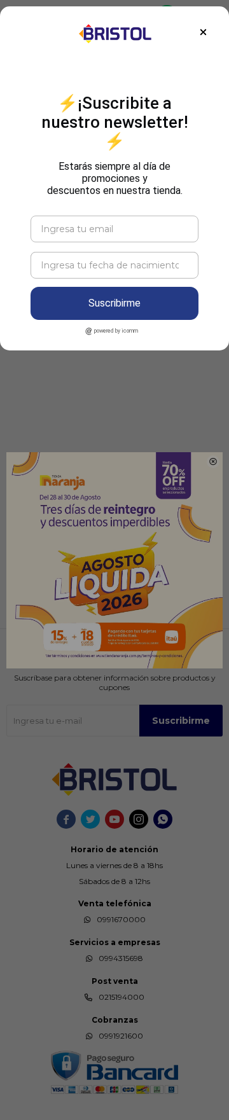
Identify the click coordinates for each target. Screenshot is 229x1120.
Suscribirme (114, 303)
